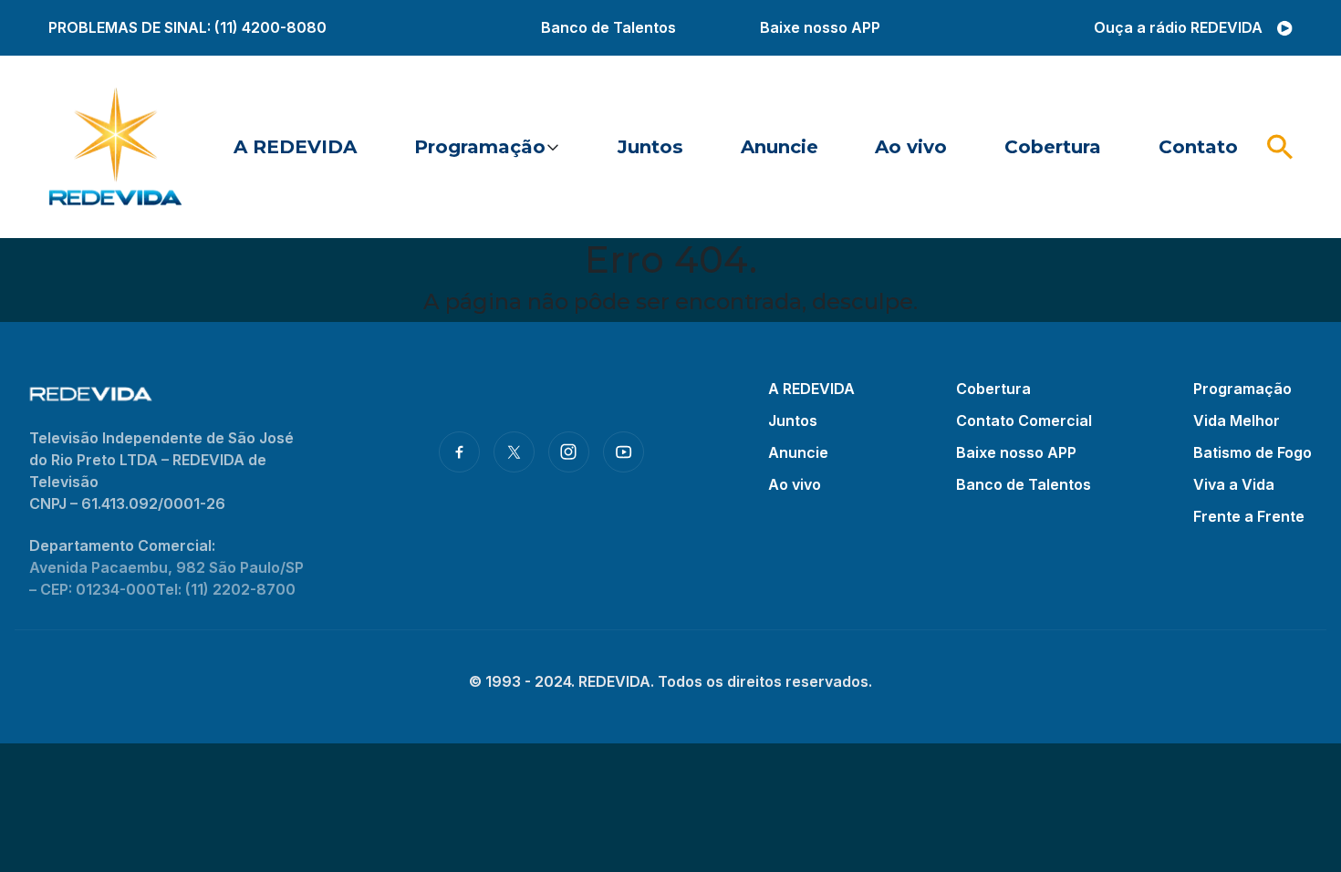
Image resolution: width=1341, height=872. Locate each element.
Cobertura (1052, 147)
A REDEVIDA (295, 147)
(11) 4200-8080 (270, 27)
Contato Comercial (1024, 420)
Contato (1198, 147)
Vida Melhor (1236, 420)
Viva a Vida (1233, 484)
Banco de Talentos (608, 27)
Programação (480, 147)
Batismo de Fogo (1252, 452)
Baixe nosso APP (820, 27)
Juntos (650, 147)
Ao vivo (911, 147)
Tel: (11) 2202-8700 (226, 589)
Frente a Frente (1249, 516)
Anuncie (779, 147)
